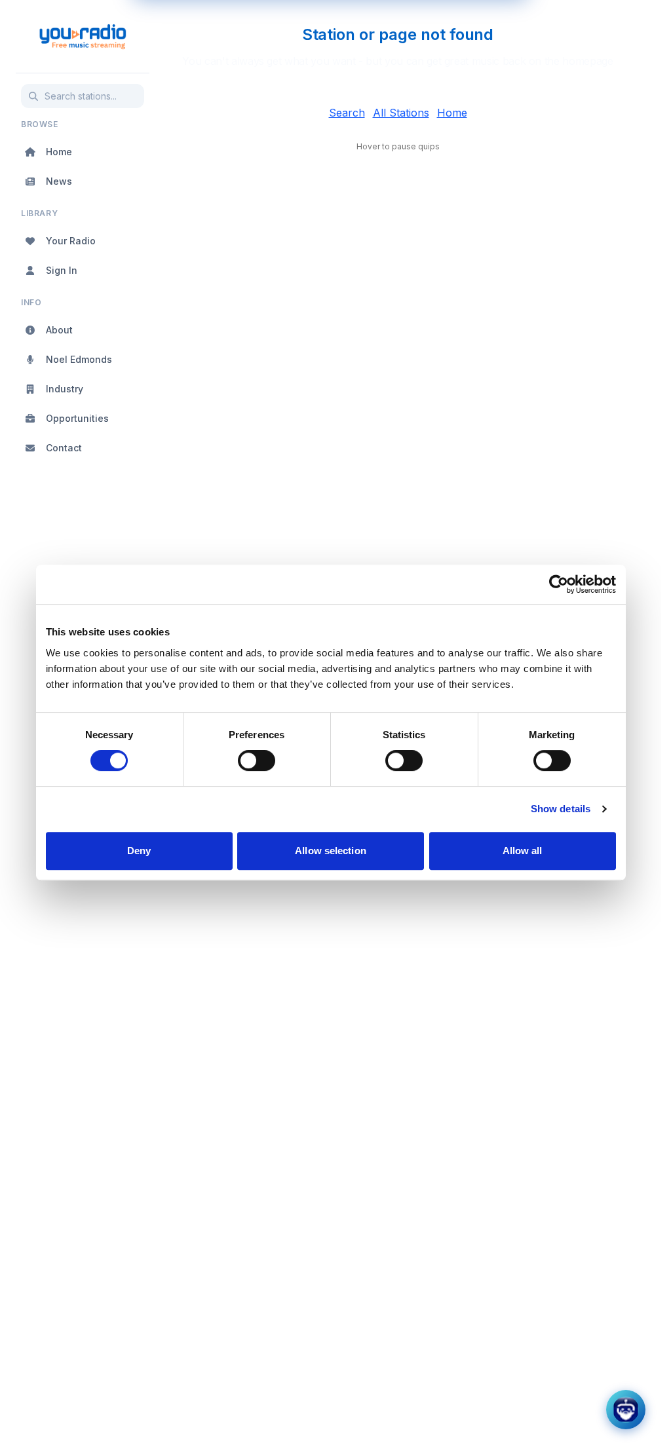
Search (347, 112)
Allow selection (330, 850)
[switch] (256, 760)
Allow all (523, 850)
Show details (560, 808)
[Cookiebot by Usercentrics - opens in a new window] (558, 584)
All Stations (401, 112)
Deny (139, 850)
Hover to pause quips (398, 146)
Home (452, 112)
